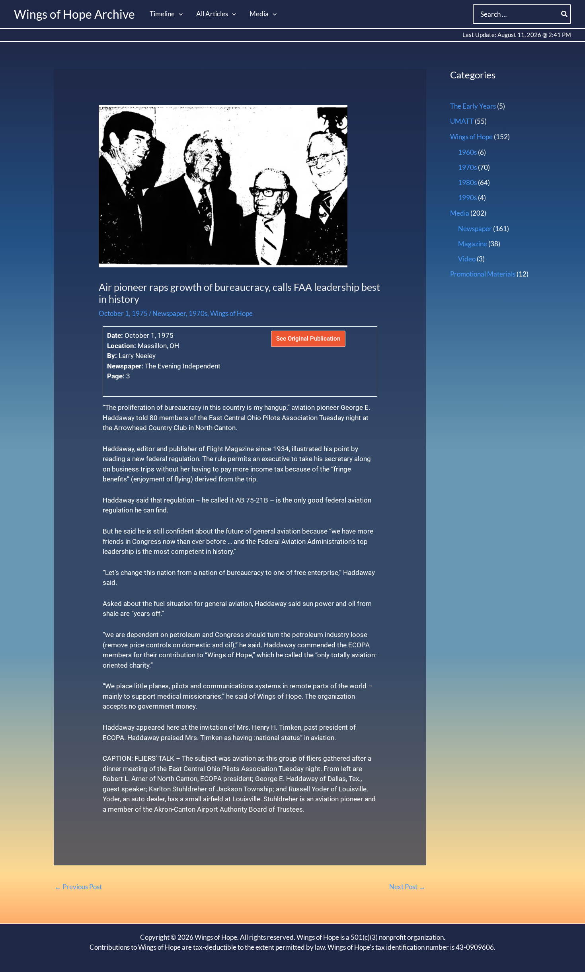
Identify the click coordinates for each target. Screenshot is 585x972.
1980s (467, 182)
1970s (198, 313)
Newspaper (169, 313)
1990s (467, 197)
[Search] (565, 14)
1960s (467, 152)
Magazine (472, 244)
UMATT (462, 121)
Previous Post (78, 886)
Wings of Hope (231, 313)
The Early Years (473, 106)
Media (459, 213)
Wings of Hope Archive (74, 14)
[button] (179, 14)
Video (467, 259)
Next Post (407, 886)
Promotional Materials (482, 274)
